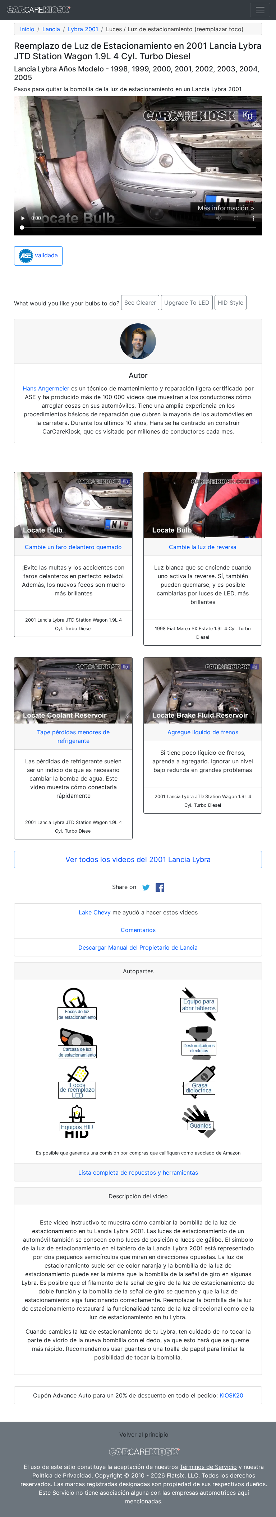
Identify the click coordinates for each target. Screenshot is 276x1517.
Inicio (27, 29)
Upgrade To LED (187, 302)
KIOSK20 (231, 1395)
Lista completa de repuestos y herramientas (138, 1172)
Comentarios (138, 929)
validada (45, 255)
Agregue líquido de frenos (202, 732)
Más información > (226, 208)
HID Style (230, 302)
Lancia (51, 29)
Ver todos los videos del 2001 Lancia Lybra (138, 859)
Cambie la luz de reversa (202, 547)
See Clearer (140, 302)
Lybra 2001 (83, 29)
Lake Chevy (95, 912)
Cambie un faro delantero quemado (73, 547)
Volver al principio (144, 1434)
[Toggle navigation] (260, 10)
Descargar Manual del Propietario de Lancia (138, 947)
